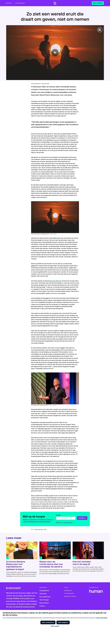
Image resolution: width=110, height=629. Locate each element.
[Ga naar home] (55, 3)
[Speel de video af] (55, 52)
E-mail (58, 515)
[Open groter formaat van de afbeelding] (55, 217)
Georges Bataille (55, 281)
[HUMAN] (96, 591)
